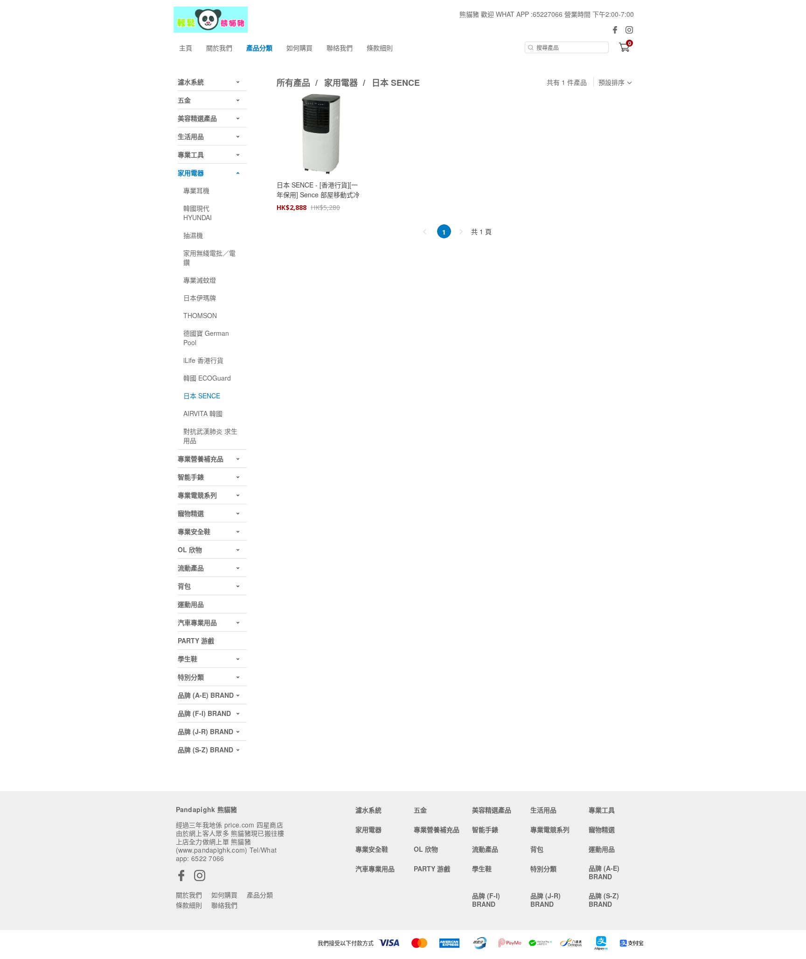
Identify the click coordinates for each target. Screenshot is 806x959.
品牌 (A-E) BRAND (604, 872)
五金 (420, 810)
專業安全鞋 (371, 849)
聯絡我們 (340, 47)
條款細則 (380, 47)
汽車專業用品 (375, 868)
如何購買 (299, 47)
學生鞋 (482, 868)
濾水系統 (368, 810)
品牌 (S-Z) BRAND (604, 899)
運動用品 (602, 849)
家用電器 (342, 82)
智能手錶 (485, 829)
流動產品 (485, 849)
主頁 (185, 47)
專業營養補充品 (436, 829)
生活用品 (543, 810)
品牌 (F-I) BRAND (486, 899)
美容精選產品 (491, 810)
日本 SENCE (396, 82)
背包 (536, 849)
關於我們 (219, 47)
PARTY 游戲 (432, 868)
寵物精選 (602, 829)
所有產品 (295, 82)
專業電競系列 (550, 829)
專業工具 (602, 810)
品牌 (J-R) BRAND (545, 899)
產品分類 (259, 47)
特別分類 (543, 868)
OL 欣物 (426, 849)
